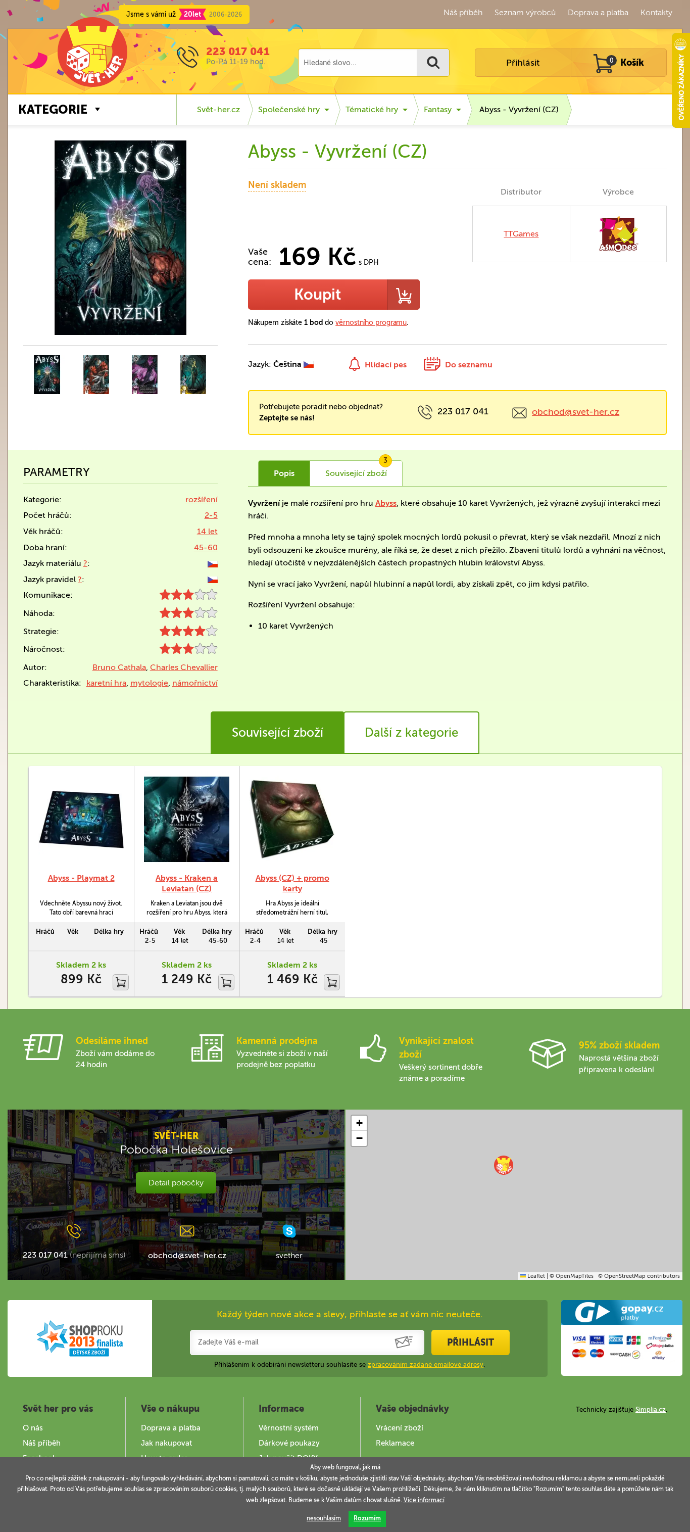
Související (356, 469)
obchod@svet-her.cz (575, 411)
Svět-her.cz (218, 109)
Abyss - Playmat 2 (81, 878)
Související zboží (277, 732)
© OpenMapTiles (572, 1276)
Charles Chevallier (184, 667)
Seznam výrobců (525, 12)
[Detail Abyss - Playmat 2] (81, 819)
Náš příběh (462, 12)
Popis (284, 473)
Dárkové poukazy (289, 1443)
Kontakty (656, 12)
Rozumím (367, 1518)
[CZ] (213, 563)
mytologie (149, 683)
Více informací (424, 1500)
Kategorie (52, 109)
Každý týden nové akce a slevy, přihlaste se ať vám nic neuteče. (350, 1314)
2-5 (211, 515)
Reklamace (395, 1443)
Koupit (317, 294)
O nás (33, 1427)
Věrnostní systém (289, 1427)
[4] (189, 633)
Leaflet (535, 1276)
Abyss (386, 503)
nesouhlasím (324, 1518)
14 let (207, 531)
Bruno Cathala (119, 667)
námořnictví (195, 683)
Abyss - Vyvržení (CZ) (519, 109)
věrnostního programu (371, 322)
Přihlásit (522, 62)
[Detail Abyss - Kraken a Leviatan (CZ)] (186, 819)
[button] (503, 1165)
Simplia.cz (650, 1409)
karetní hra (106, 683)
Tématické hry (372, 109)
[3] (189, 597)
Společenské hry (289, 109)
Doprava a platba (598, 12)
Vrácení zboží (399, 1427)
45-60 (206, 547)
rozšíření (201, 499)
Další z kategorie (411, 732)
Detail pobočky (176, 1182)
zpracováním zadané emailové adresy (425, 1364)
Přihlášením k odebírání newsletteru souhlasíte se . (349, 1364)
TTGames (521, 233)
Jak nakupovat (166, 1443)
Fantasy (438, 109)
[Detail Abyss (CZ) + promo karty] (292, 819)
